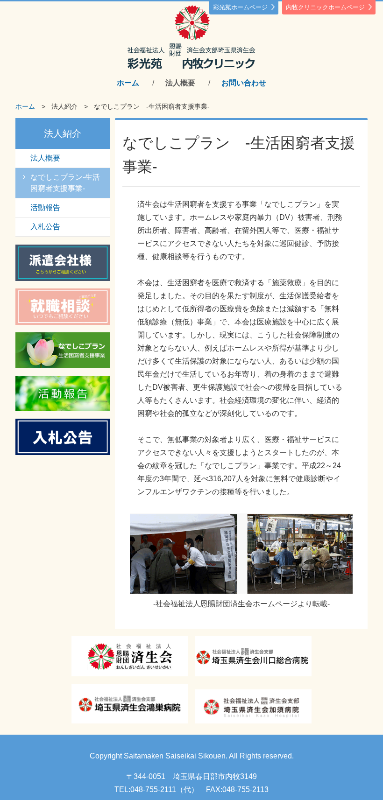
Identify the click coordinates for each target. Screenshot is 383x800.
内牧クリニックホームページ (325, 7)
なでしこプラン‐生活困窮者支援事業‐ (65, 182)
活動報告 (45, 207)
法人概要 (180, 83)
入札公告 (45, 227)
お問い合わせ (243, 83)
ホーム (128, 83)
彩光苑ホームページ (240, 7)
